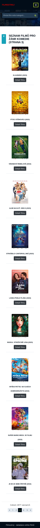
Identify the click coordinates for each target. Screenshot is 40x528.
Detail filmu (20, 80)
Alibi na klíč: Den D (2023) (20, 208)
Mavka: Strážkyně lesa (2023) (20, 342)
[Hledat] (35, 15)
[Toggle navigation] (35, 5)
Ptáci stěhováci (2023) (20, 119)
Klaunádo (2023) (20, 75)
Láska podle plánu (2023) (20, 298)
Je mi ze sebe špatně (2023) (20, 484)
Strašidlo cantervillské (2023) (20, 254)
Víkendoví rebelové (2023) (20, 164)
